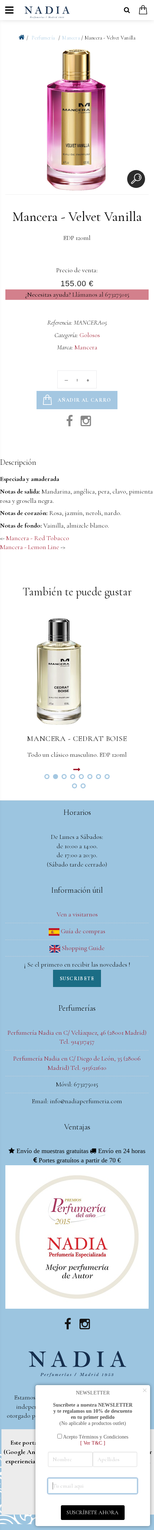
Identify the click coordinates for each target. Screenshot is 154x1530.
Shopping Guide (82, 948)
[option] (77, 121)
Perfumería (44, 38)
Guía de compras (82, 931)
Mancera (71, 38)
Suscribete (77, 979)
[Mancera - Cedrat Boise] (77, 671)
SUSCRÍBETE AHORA (93, 1512)
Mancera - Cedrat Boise (77, 738)
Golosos (90, 335)
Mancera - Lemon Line (29, 547)
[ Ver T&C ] (92, 1443)
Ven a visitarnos (77, 914)
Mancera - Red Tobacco (37, 538)
